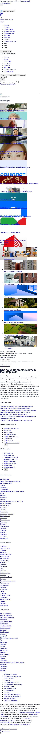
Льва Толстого (5, 520)
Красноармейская (6, 577)
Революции (3, 522)
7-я (1, 640)
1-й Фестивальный (6, 483)
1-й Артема (3, 650)
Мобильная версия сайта (8, 729)
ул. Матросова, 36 (10, 461)
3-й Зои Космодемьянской (9, 638)
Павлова (3, 510)
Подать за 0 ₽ (8, 71)
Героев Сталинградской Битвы (10, 481)
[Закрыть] (1, 5)
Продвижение (8, 690)
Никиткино (3, 660)
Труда (2, 493)
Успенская (3, 518)
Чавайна (2, 499)
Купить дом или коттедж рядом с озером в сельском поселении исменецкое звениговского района (18, 411)
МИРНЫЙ (7, 430)
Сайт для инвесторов (11, 701)
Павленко (3, 575)
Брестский (3, 664)
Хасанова (3, 495)
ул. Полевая (8, 439)
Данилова (3, 534)
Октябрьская (4, 560)
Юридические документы (12, 676)
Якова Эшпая (4, 556)
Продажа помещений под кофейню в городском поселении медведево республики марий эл (16, 407)
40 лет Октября (5, 599)
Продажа (7, 27)
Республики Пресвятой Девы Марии (12, 491)
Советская (3, 567)
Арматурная (4, 605)
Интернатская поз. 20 (11, 428)
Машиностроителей (6, 514)
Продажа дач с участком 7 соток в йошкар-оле (16, 420)
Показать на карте (6, 84)
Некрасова (3, 620)
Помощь (7, 692)
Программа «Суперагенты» (13, 684)
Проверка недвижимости (12, 696)
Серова (2, 646)
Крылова (3, 528)
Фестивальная (4, 506)
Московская (4, 624)
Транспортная (4, 654)
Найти (14, 84)
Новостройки (8, 29)
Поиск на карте (9, 678)
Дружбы (3, 550)
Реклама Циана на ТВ (11, 682)
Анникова (3, 552)
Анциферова (4, 538)
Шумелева (3, 589)
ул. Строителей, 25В (10, 459)
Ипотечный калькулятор (12, 694)
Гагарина (3, 571)
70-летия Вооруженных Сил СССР (11, 501)
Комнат (3, 77)
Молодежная (4, 585)
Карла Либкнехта (5, 504)
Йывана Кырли (5, 573)
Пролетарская (4, 583)
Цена (2, 79)
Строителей (4, 489)
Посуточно (7, 61)
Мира (2, 591)
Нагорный (3, 636)
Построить (7, 63)
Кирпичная (3, 487)
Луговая (2, 658)
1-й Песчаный (4, 479)
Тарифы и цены (9, 686)
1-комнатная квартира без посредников (13, 414)
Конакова (3, 508)
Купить (6, 57)
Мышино (3, 652)
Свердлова (3, 565)
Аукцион (7, 680)
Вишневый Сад (9, 455)
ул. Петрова (8, 465)
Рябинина (3, 530)
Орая (1, 569)
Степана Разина (5, 595)
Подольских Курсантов (7, 581)
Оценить (7, 65)
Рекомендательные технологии (19, 724)
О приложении (5, 731)
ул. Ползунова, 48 (10, 463)
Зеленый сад (8, 432)
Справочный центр (10, 674)
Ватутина (3, 630)
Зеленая (2, 532)
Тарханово (3, 642)
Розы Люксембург (6, 622)
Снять (6, 59)
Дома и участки (9, 31)
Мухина (2, 634)
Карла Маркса (4, 558)
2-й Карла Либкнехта (7, 617)
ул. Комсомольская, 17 (11, 443)
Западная (3, 546)
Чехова (2, 485)
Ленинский (3, 669)
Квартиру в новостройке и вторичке (13, 75)
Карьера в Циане (9, 699)
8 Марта (3, 671)
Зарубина (3, 536)
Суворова (3, 524)
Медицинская (4, 526)
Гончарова (3, 597)
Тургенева (3, 497)
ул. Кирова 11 (8, 441)
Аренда (6, 25)
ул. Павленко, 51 (9, 467)
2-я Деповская (5, 516)
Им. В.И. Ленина (5, 626)
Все (6, 445)
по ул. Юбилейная (10, 435)
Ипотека (7, 35)
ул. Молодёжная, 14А (11, 437)
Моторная (3, 648)
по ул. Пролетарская (11, 457)
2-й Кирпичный (5, 628)
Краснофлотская (5, 554)
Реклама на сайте (10, 688)
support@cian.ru (5, 722)
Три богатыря (8, 453)
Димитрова (4, 512)
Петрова (3, 579)
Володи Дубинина (6, 615)
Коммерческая (9, 33)
